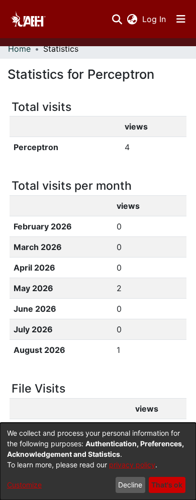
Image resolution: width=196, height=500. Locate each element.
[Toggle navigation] (180, 19)
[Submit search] (117, 19)
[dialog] (98, 461)
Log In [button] (154, 19)
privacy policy (132, 464)
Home (19, 49)
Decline (130, 484)
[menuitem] (132, 19)
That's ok (166, 484)
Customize (24, 484)
